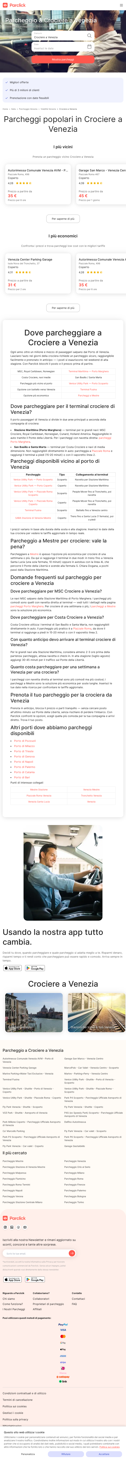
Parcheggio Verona (13, 1196)
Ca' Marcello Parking (14, 1131)
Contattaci (78, 1298)
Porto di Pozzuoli (25, 740)
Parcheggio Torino (74, 1202)
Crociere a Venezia (68, 109)
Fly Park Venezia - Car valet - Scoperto (85, 1131)
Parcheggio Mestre (13, 1161)
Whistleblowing (12, 1426)
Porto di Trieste (23, 751)
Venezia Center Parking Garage (19, 1067)
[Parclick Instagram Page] (5, 1227)
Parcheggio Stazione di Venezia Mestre (24, 1167)
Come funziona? (13, 1304)
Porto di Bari (22, 777)
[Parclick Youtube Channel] (25, 1227)
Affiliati (37, 1309)
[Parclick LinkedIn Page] (11, 1227)
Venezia (91, 801)
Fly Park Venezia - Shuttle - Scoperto (22, 1106)
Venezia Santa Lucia (39, 801)
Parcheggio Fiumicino (14, 1178)
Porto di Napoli (23, 761)
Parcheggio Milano (74, 1172)
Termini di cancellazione (17, 1399)
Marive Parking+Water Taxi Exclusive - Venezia (28, 1073)
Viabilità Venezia (48, 109)
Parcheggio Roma (73, 1178)
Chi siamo (9, 1298)
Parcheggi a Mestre (88, 395)
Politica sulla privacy (15, 1419)
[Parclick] (14, 5)
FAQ (74, 1304)
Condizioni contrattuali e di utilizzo (24, 1393)
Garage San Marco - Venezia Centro (83, 1058)
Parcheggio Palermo (75, 1190)
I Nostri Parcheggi (14, 1309)
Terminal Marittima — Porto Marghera (89, 371)
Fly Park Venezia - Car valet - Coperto (23, 1146)
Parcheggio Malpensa (14, 1172)
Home (5, 109)
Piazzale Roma (101, 451)
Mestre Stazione (39, 789)
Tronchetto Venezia (91, 795)
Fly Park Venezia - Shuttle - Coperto (83, 1106)
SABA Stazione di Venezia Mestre (33, 517)
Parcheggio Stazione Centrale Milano (22, 1202)
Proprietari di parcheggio (48, 1304)
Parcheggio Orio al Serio (77, 1167)
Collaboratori (41, 1298)
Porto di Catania (24, 772)
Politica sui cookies (15, 1406)
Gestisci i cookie (13, 1412)
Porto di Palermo (24, 767)
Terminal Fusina (88, 389)
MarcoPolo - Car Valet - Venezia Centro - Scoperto (91, 1067)
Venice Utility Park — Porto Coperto (33, 485)
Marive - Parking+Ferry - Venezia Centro (86, 1073)
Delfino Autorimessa (75, 1121)
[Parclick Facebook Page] (18, 1227)
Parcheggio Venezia (28, 109)
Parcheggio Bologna (75, 1196)
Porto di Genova (24, 756)
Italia (13, 109)
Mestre (34, 554)
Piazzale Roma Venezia (39, 795)
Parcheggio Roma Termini (16, 1184)
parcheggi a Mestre (103, 606)
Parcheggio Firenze (74, 1184)
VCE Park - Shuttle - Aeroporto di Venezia (25, 1112)
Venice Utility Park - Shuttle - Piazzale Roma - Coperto (32, 1097)
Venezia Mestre (91, 789)
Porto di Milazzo (24, 746)
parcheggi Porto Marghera (26, 606)
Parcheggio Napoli (12, 1190)
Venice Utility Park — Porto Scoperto (88, 383)
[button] (63, 35)
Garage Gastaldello (74, 1146)
